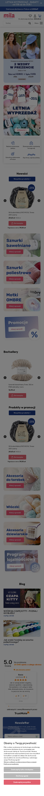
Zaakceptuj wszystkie (22, 782)
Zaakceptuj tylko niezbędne (22, 769)
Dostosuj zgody (22, 776)
